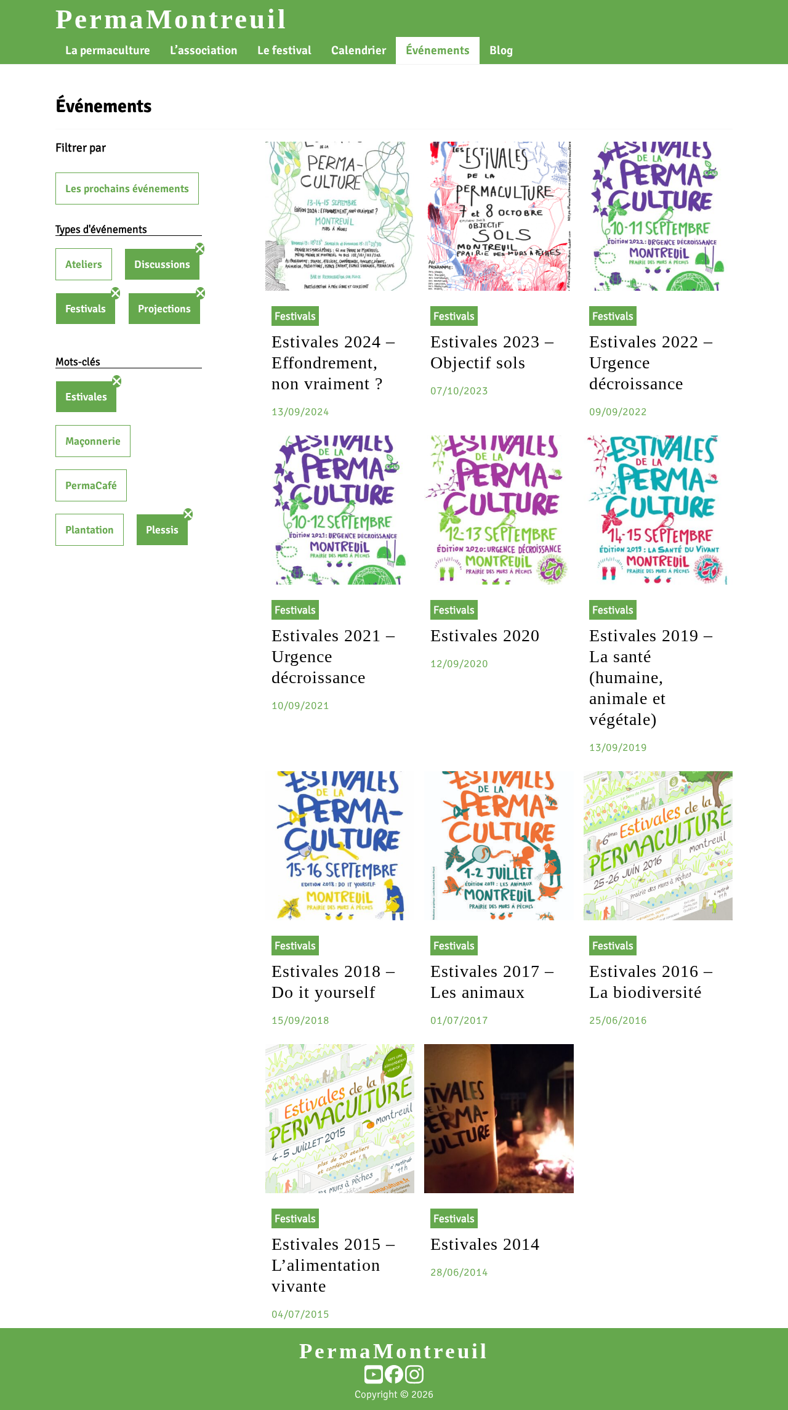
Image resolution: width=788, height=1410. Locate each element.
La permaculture (107, 50)
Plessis (162, 530)
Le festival (284, 50)
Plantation (89, 530)
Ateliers (83, 264)
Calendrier (358, 50)
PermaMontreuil (171, 19)
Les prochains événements (127, 188)
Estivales (86, 396)
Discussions (162, 264)
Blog (501, 50)
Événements (438, 50)
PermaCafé (91, 485)
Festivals (85, 308)
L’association (204, 50)
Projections (164, 308)
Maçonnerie (93, 441)
